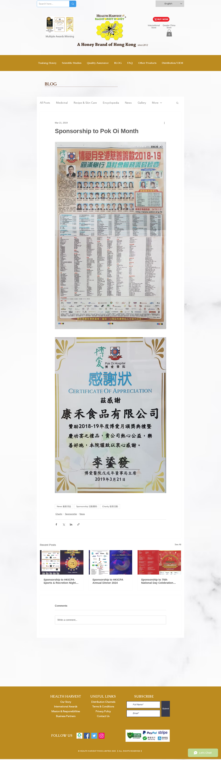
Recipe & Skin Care (85, 102)
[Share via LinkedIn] (71, 524)
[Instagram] (101, 736)
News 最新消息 (64, 506)
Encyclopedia (111, 102)
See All (178, 544)
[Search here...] (72, 4)
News (128, 102)
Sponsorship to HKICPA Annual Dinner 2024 (107, 581)
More (155, 102)
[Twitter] (94, 736)
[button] (177, 103)
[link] (169, 33)
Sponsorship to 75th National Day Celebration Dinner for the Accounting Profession (157, 581)
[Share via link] (78, 524)
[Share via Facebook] (56, 524)
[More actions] (164, 123)
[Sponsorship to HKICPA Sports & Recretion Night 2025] (61, 562)
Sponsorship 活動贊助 (86, 506)
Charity (58, 514)
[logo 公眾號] (79, 736)
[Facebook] (87, 736)
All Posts (45, 102)
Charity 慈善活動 (110, 506)
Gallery (142, 102)
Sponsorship (71, 514)
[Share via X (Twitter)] (63, 524)
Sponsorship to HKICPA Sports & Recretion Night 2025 (60, 581)
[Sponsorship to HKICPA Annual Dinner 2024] (110, 562)
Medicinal (62, 102)
